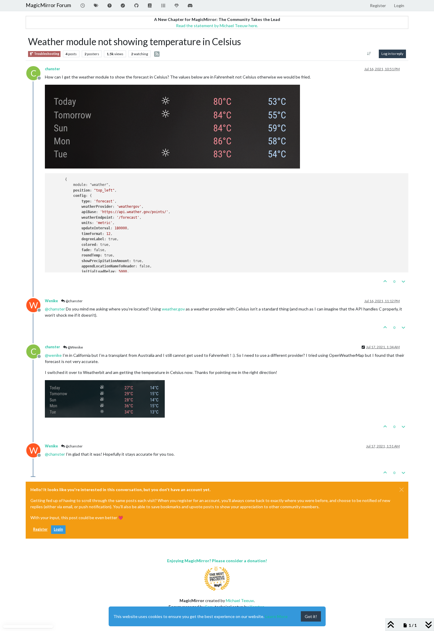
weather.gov (173, 308)
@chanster (74, 301)
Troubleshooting (46, 53)
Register (40, 529)
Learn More (276, 616)
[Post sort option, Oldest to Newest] (369, 54)
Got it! (311, 616)
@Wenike (75, 347)
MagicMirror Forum (48, 5)
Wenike (51, 301)
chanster (52, 69)
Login (58, 529)
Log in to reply (392, 53)
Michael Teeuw (240, 600)
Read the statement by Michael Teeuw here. (217, 25)
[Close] (401, 490)
